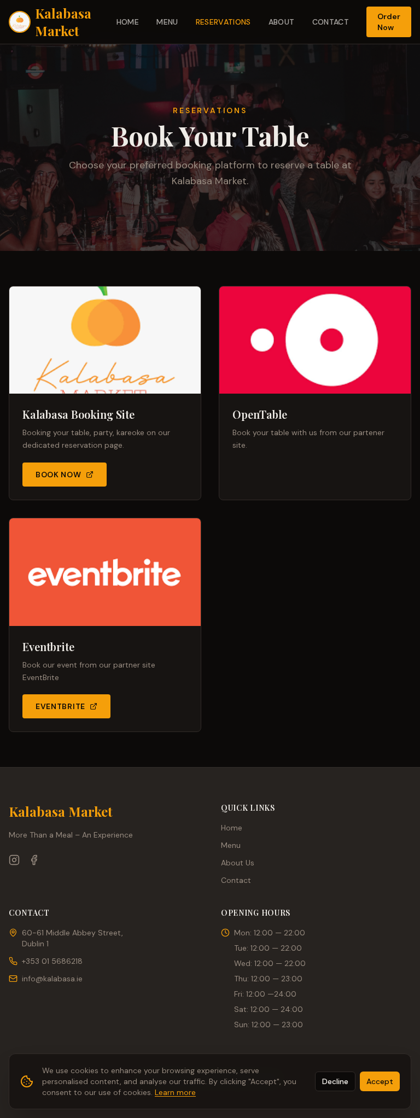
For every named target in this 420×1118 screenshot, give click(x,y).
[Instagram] (14, 859)
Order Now (388, 21)
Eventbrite (60, 706)
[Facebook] (33, 859)
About (282, 22)
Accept (379, 1081)
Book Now (58, 474)
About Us (237, 863)
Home (127, 22)
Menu (167, 22)
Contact (330, 22)
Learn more (175, 1092)
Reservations (223, 22)
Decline (335, 1081)
